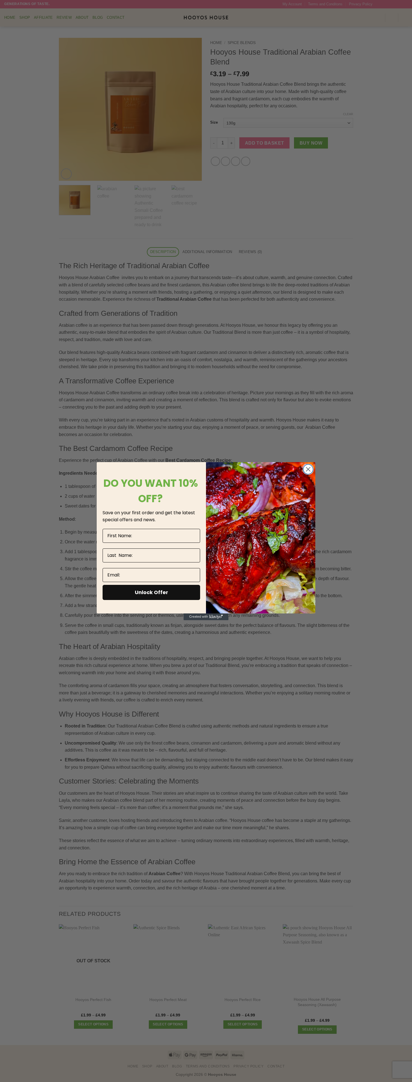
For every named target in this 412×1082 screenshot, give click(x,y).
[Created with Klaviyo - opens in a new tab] (206, 616)
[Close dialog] (308, 469)
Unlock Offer (151, 592)
